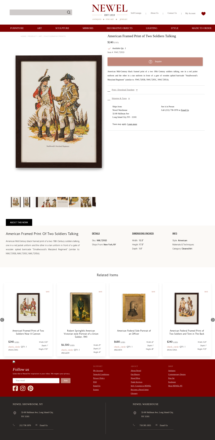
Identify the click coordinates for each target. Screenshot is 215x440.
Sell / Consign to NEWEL (141, 386)
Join (66, 380)
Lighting (151, 28)
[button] (156, 90)
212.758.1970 (25, 425)
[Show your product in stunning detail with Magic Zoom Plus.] (58, 111)
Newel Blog (135, 378)
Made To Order (201, 28)
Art (39, 28)
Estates (96, 389)
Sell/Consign (136, 13)
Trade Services (136, 382)
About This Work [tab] (19, 222)
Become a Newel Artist (140, 389)
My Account (190, 13)
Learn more (132, 124)
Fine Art (171, 378)
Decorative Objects (120, 28)
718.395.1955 (145, 425)
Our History (135, 374)
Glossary (134, 393)
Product (32, 36)
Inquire (158, 61)
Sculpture (62, 28)
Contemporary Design (177, 374)
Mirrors (88, 28)
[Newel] (14, 361)
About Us (154, 13)
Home (23, 36)
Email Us (185, 110)
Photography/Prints (55, 36)
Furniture (17, 28)
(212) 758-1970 (171, 110)
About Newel (136, 370)
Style (174, 28)
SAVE (47, 292)
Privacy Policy (99, 378)
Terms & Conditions (101, 374)
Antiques (171, 370)
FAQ (95, 382)
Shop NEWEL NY (175, 386)
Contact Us (172, 13)
